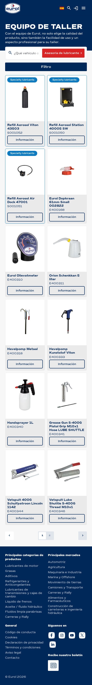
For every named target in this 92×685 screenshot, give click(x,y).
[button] (82, 535)
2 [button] (49, 535)
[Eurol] (12, 8)
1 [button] (42, 535)
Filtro (46, 67)
